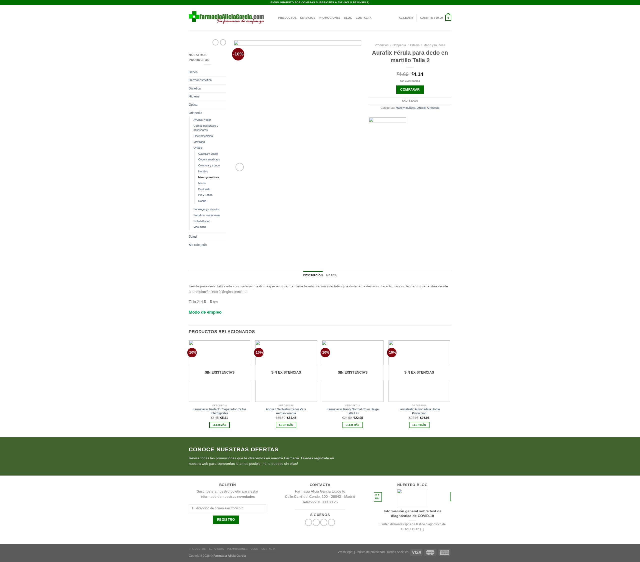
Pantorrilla (204, 189)
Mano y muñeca (208, 177)
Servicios (307, 17)
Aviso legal (345, 552)
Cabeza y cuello (208, 153)
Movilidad (199, 141)
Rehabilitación (202, 221)
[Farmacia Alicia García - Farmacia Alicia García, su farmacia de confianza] (226, 17)
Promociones (329, 17)
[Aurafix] (387, 136)
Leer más (219, 425)
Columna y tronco (209, 165)
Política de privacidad (370, 552)
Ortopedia (195, 113)
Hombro (203, 171)
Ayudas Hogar (202, 119)
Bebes (193, 72)
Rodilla (202, 200)
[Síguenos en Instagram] (445, 2)
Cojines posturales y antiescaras (206, 128)
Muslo (202, 183)
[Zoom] (240, 167)
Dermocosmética (200, 80)
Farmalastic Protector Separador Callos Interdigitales (219, 411)
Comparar (410, 89)
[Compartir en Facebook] (394, 158)
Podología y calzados (207, 209)
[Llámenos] (331, 522)
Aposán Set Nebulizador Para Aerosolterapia (286, 411)
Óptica (193, 104)
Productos (287, 17)
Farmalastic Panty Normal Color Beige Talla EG (353, 411)
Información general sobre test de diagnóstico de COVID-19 (413, 513)
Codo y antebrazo (209, 159)
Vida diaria (200, 226)
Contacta (364, 17)
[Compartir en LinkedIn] (425, 158)
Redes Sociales (397, 552)
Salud (193, 236)
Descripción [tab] (313, 275)
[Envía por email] (410, 158)
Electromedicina (203, 135)
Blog (348, 17)
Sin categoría (198, 245)
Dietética (195, 88)
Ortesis (198, 147)
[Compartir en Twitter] (402, 158)
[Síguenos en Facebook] (441, 2)
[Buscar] (273, 17)
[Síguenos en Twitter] (316, 522)
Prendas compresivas (207, 215)
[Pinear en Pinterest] (417, 158)
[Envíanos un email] (449, 2)
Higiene (194, 96)
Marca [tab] (331, 275)
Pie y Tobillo (205, 194)
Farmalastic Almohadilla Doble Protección (419, 411)
